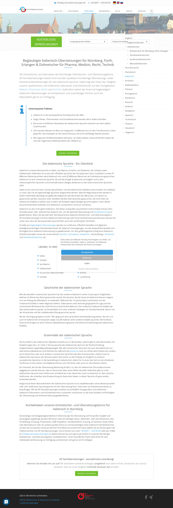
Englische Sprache (135, 42)
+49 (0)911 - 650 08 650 (100, 2)
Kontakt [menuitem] (142, 11)
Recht (44, 89)
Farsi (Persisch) (132, 67)
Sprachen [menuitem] (88, 11)
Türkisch (129, 123)
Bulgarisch (129, 25)
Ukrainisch (130, 128)
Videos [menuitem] (129, 11)
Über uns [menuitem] (58, 11)
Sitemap (55, 500)
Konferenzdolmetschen (140, 59)
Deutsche (74, 351)
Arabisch (129, 21)
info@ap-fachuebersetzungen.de (71, 2)
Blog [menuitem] (117, 11)
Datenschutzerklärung (92, 269)
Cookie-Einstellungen (29, 503)
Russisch (129, 102)
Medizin (23, 89)
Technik (57, 89)
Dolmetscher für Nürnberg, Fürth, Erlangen (149, 51)
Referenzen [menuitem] (104, 11)
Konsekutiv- (74, 234)
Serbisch (129, 106)
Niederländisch (132, 85)
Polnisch (129, 89)
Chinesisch (130, 29)
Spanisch (129, 115)
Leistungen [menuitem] (73, 11)
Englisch (128, 38)
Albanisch (129, 16)
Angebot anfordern (86, 473)
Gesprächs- (85, 234)
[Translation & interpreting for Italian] (118, 3)
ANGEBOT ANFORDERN (68, 153)
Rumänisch (130, 98)
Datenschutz (31, 500)
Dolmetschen (133, 46)
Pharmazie (34, 89)
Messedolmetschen (138, 63)
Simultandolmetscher (33, 237)
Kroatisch (129, 80)
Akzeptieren (87, 252)
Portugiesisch (131, 93)
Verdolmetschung (102, 212)
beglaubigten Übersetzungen (43, 225)
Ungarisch (129, 132)
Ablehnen (87, 258)
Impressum (45, 500)
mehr (87, 263)
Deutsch (129, 34)
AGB (21, 500)
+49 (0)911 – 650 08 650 (91, 431)
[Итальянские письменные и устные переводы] (121, 3)
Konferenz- (110, 234)
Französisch (130, 72)
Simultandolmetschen (139, 55)
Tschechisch (130, 119)
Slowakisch (130, 111)
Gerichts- (64, 234)
